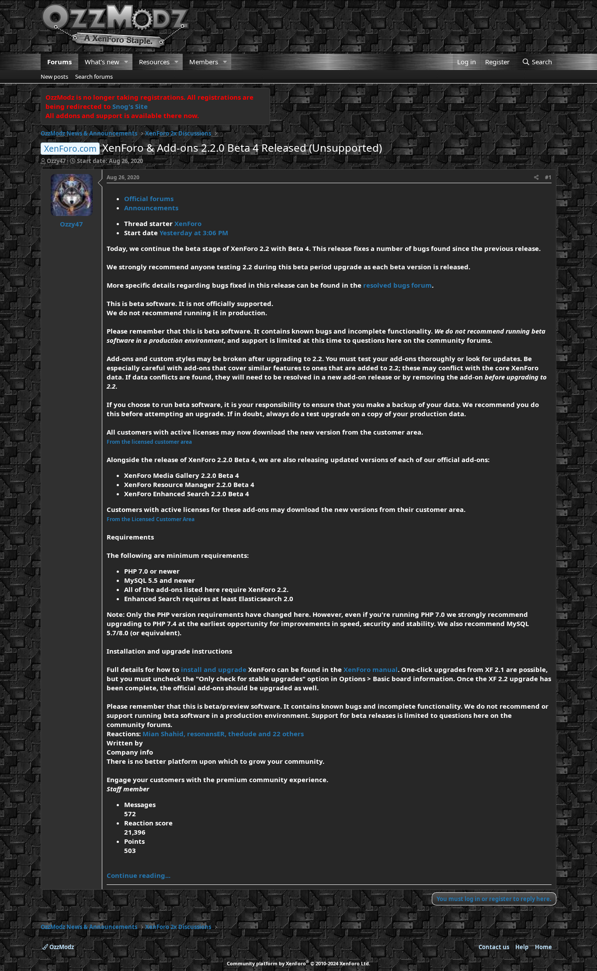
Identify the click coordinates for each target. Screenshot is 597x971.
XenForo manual (371, 669)
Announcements (151, 207)
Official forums (149, 198)
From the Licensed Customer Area (150, 519)
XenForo (187, 223)
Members (203, 61)
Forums (59, 61)
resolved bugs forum (397, 285)
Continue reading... (138, 875)
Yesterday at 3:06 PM (194, 232)
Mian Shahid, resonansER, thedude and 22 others (223, 733)
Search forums (94, 76)
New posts (54, 76)
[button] (126, 62)
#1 (548, 177)
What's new (102, 61)
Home (543, 947)
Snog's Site (130, 106)
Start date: (110, 161)
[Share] (536, 178)
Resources (154, 61)
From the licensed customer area (149, 441)
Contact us (494, 947)
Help (521, 947)
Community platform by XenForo (298, 963)
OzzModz (61, 947)
